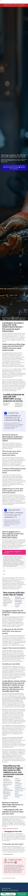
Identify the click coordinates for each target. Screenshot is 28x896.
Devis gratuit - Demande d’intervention (11, 890)
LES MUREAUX (18, 603)
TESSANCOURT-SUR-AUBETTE (19, 405)
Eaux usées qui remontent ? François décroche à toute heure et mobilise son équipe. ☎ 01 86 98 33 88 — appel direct (14, 167)
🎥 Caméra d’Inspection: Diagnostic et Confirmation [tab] (12, 552)
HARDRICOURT (18, 403)
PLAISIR (17, 606)
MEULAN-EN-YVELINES (6, 404)
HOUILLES (17, 605)
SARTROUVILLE (7, 599)
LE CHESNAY (18, 780)
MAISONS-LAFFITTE (20, 789)
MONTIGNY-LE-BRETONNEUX (18, 600)
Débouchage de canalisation (13, 318)
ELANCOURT (18, 785)
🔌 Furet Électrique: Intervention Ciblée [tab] (12, 570)
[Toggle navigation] (2, 1)
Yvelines (8, 319)
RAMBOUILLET (18, 787)
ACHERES (17, 796)
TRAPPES (17, 782)
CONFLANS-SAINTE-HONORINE (19, 597)
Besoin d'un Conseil (7, 888)
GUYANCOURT (18, 784)
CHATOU (17, 778)
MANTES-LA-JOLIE (7, 600)
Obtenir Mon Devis (8, 854)
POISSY (5, 605)
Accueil (4, 318)
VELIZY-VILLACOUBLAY (18, 794)
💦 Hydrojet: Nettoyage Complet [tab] (11, 574)
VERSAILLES (6, 597)
